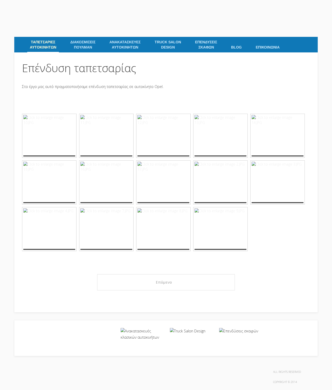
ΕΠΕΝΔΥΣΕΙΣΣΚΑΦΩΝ (206, 44)
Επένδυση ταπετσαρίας (79, 67)
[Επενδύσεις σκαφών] (240, 331)
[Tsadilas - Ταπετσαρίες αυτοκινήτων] (16, 8)
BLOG (236, 47)
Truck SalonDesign (168, 44)
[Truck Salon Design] (190, 331)
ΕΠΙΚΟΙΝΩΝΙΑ (268, 47)
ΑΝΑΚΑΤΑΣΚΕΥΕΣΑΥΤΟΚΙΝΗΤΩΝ (125, 44)
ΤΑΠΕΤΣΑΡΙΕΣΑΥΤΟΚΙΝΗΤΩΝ (43, 44)
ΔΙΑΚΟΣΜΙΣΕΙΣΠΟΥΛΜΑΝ (82, 44)
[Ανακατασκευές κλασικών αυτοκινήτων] (141, 334)
